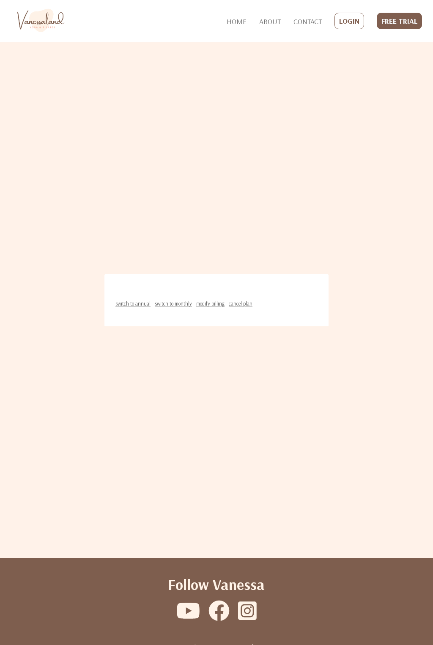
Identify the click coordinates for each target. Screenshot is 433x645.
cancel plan (240, 303)
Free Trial (399, 20)
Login (349, 20)
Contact (307, 21)
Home (237, 21)
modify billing (210, 303)
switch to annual (133, 303)
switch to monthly (173, 303)
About (270, 21)
